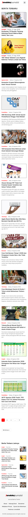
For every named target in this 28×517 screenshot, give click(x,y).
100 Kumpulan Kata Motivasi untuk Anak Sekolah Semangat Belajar (10, 486)
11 (19, 420)
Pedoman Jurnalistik (14, 509)
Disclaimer (21, 503)
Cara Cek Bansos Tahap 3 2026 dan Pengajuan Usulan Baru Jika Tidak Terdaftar (14, 255)
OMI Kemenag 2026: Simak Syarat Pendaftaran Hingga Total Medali (9, 477)
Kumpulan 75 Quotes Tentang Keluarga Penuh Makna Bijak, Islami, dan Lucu (12, 33)
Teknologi (4, 216)
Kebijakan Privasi (7, 506)
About (5, 503)
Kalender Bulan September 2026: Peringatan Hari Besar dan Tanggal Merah (14, 363)
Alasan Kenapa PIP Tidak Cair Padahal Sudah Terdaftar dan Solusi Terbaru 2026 (12, 185)
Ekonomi (4, 250)
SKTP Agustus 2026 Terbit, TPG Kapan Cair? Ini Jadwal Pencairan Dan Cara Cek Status (13, 399)
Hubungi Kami (13, 503)
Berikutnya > (6, 430)
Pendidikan (4, 112)
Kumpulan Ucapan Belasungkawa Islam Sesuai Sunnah (9, 468)
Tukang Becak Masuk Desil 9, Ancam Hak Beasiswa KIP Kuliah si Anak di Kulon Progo (13, 327)
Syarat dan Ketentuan (19, 506)
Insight (4, 29)
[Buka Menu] (24, 2)
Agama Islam (5, 80)
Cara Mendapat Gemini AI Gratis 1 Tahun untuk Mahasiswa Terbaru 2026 (13, 291)
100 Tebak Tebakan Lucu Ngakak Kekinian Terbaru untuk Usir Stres (14, 59)
